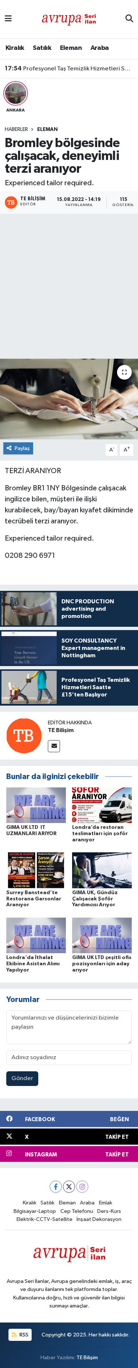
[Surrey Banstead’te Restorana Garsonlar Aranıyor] (36, 870)
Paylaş (22, 448)
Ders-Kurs (109, 1211)
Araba (100, 48)
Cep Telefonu (76, 1211)
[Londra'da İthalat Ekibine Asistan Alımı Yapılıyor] (36, 935)
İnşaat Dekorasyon (99, 1219)
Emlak (105, 1203)
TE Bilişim (61, 730)
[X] (69, 1187)
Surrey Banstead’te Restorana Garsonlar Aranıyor (33, 899)
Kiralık (15, 48)
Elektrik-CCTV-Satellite (44, 1219)
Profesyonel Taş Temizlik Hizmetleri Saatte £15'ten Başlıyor (69, 68)
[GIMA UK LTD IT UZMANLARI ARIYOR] (36, 805)
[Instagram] (82, 1187)
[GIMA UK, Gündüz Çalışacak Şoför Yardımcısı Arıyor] (102, 870)
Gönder (22, 1078)
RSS (23, 1335)
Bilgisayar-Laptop (35, 1211)
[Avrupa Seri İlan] (68, 19)
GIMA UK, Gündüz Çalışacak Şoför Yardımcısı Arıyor (95, 899)
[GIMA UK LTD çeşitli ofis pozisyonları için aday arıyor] (102, 935)
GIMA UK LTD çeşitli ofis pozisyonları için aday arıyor (101, 964)
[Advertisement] (69, 286)
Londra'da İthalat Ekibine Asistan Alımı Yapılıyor (33, 964)
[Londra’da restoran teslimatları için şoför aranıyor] (102, 805)
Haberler (16, 129)
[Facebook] (56, 1187)
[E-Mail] (54, 746)
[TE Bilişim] (24, 735)
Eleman (71, 48)
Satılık (42, 48)
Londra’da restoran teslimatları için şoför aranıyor (100, 833)
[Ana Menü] (8, 19)
